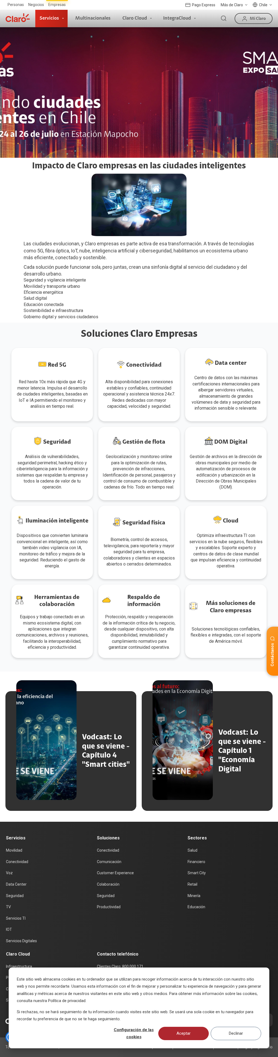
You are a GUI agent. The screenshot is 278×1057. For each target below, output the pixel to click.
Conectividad (17, 862)
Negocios (36, 4)
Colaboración (108, 884)
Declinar (236, 1033)
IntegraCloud (177, 18)
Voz (9, 873)
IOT (9, 929)
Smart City (197, 873)
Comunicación (109, 862)
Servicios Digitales (21, 941)
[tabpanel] (139, 92)
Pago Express (203, 5)
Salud (192, 850)
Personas (16, 4)
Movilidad (14, 850)
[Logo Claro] (17, 17)
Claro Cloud (134, 18)
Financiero (196, 862)
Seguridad (15, 896)
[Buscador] (223, 18)
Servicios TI (16, 918)
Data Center (16, 884)
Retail (192, 884)
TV (8, 907)
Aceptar (183, 1033)
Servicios (49, 18)
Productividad (109, 907)
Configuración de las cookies (134, 1033)
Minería (194, 896)
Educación (196, 907)
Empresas (57, 4)
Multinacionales (92, 18)
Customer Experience (115, 873)
